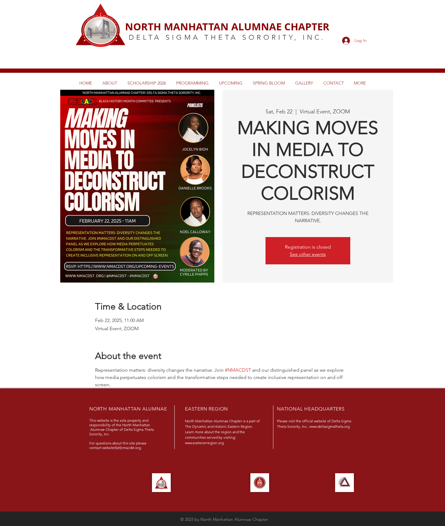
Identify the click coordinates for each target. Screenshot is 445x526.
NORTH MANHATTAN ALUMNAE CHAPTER (227, 26)
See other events (308, 254)
